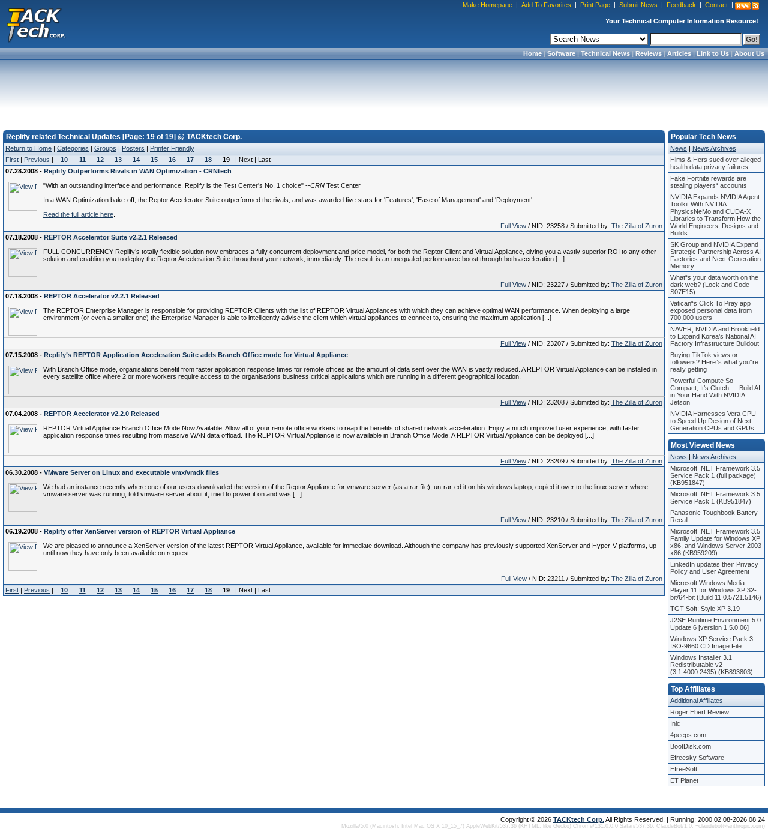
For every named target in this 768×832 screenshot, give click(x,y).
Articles (679, 53)
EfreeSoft (683, 769)
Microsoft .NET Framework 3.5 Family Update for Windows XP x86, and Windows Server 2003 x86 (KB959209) (715, 542)
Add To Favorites (546, 4)
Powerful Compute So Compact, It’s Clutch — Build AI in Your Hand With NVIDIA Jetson (715, 391)
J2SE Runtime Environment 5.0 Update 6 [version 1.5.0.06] (715, 623)
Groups (105, 148)
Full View (513, 225)
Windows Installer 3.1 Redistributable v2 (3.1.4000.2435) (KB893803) (711, 664)
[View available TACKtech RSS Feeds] (747, 6)
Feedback (681, 4)
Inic (675, 723)
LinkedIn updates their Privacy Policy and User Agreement (714, 568)
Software (561, 53)
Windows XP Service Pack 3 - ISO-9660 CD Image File (713, 642)
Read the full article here (78, 214)
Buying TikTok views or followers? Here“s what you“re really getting (714, 362)
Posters (133, 148)
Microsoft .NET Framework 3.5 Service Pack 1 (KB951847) (715, 497)
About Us (749, 53)
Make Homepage (487, 4)
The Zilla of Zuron (636, 225)
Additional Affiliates (696, 700)
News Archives (714, 148)
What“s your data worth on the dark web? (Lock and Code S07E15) (714, 284)
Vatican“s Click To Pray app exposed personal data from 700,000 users (711, 310)
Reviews (648, 53)
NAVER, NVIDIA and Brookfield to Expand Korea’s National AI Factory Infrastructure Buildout (715, 336)
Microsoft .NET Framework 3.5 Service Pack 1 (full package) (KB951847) (715, 475)
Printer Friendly (172, 148)
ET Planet (684, 780)
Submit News (638, 4)
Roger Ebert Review (699, 712)
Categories (73, 148)
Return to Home (28, 148)
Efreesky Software (697, 757)
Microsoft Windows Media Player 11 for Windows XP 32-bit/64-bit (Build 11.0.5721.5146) (715, 590)
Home (532, 53)
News (678, 148)
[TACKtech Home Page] (36, 24)
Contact (716, 4)
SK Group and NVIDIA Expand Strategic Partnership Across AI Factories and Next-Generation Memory (715, 255)
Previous (37, 159)
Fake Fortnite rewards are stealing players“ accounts (708, 182)
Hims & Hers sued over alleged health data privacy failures (715, 163)
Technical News (605, 53)
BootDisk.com (690, 746)
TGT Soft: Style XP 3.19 (705, 608)
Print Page (595, 4)
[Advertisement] (384, 91)
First (12, 159)
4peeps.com (688, 734)
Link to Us (713, 53)
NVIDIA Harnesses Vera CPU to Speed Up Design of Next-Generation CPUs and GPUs (713, 421)
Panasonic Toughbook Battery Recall (714, 516)
